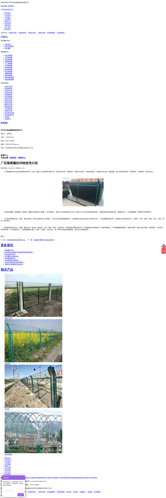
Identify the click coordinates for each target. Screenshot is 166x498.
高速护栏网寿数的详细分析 (14, 264)
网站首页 (8, 13)
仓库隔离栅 (8, 57)
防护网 (68, 492)
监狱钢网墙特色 (10, 258)
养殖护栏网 (8, 111)
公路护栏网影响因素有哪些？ (15, 262)
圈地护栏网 (8, 104)
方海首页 (12, 158)
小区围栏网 (8, 108)
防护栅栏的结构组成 (11, 256)
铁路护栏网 (13, 32)
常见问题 (8, 23)
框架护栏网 (8, 98)
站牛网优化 (93, 477)
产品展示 (8, 17)
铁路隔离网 (8, 106)
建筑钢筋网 (42, 477)
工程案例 (8, 19)
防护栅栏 (8, 48)
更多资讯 (7, 245)
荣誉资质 (8, 25)
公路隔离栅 (8, 65)
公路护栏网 (41, 32)
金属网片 (8, 119)
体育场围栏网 (9, 115)
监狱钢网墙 (61, 32)
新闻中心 (8, 21)
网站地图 (4, 6)
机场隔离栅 (8, 67)
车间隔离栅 (8, 59)
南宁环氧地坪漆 (32, 477)
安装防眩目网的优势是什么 (16, 240)
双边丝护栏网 (9, 113)
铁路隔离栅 (8, 75)
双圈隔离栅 (8, 73)
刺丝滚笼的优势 (10, 254)
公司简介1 (8, 15)
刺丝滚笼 (8, 44)
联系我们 (11, 6)
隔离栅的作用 (9, 250)
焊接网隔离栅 (9, 79)
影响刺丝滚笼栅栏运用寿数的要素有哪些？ (19, 252)
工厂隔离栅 (8, 63)
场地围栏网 (22, 32)
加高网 (90, 492)
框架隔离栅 (8, 69)
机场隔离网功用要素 (11, 260)
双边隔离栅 (8, 71)
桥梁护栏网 (8, 102)
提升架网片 (55, 477)
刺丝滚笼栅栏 (9, 46)
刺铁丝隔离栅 (9, 77)
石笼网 (48, 477)
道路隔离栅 (8, 61)
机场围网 (97, 492)
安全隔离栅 (8, 55)
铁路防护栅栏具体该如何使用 (44, 240)
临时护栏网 (8, 100)
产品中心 (4, 37)
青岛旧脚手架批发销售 (67, 477)
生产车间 (8, 27)
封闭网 (7, 117)
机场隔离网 (51, 32)
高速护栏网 (32, 32)
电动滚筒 (86, 477)
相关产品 (7, 269)
